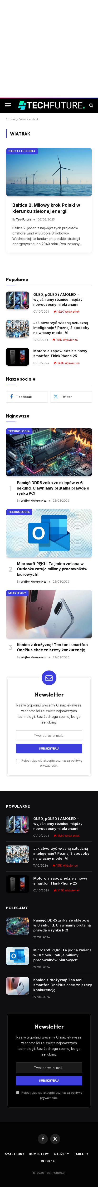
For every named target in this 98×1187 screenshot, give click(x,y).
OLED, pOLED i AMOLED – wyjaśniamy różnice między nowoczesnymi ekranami (58, 299)
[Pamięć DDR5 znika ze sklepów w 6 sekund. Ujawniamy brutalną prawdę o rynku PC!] (49, 452)
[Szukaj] (90, 105)
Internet (49, 1161)
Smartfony (17, 593)
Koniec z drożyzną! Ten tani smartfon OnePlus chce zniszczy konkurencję (62, 985)
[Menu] (8, 105)
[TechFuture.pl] (51, 105)
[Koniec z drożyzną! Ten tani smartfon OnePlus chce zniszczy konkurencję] (49, 614)
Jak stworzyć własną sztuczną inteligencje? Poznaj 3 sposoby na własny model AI (61, 327)
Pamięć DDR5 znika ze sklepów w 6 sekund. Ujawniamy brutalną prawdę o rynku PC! (53, 488)
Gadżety (61, 1154)
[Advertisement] (49, 49)
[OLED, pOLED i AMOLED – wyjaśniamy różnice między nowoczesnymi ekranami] (17, 300)
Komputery (39, 1154)
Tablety (81, 1154)
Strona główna (16, 119)
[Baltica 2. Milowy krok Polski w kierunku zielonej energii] (49, 172)
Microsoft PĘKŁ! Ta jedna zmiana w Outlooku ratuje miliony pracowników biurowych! (52, 569)
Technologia (19, 431)
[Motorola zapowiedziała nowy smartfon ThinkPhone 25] (17, 357)
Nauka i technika (22, 151)
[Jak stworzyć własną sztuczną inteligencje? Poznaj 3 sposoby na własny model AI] (17, 328)
